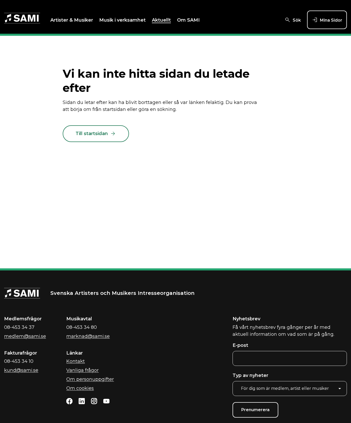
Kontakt (75, 361)
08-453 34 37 (19, 327)
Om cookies (80, 388)
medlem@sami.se (25, 336)
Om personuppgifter (90, 379)
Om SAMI (188, 20)
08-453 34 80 (81, 327)
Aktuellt (161, 20)
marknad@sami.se (88, 336)
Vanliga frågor (82, 370)
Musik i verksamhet (122, 20)
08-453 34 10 (18, 361)
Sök (297, 20)
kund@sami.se (21, 370)
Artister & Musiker (71, 20)
